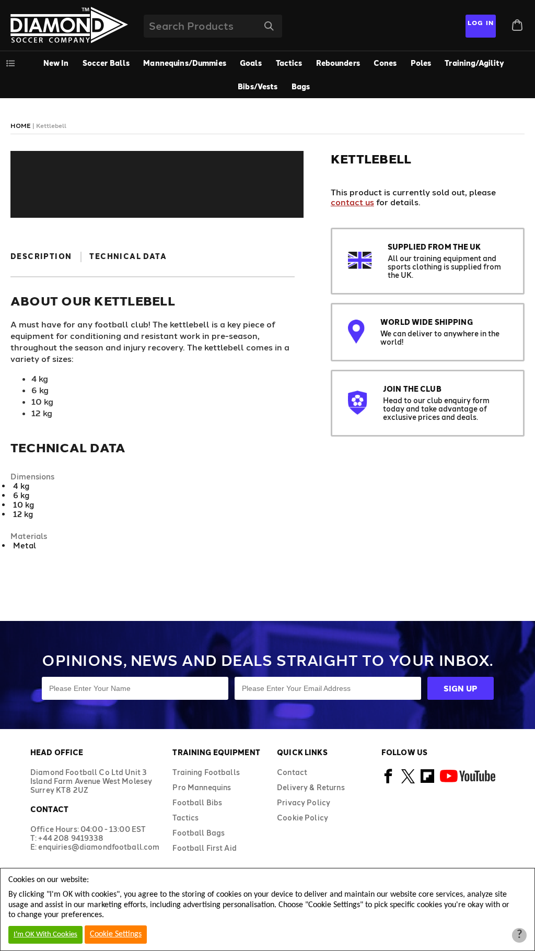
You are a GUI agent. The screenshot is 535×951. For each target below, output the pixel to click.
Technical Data (128, 256)
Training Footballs (206, 772)
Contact (292, 772)
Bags (301, 86)
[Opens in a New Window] (388, 781)
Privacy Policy (303, 802)
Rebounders (338, 62)
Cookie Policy (302, 817)
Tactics (289, 62)
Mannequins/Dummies (184, 62)
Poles (421, 62)
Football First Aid (204, 847)
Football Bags (198, 832)
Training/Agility (474, 62)
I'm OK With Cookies (45, 934)
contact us (352, 202)
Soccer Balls (106, 62)
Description (41, 256)
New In (56, 62)
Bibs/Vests (257, 86)
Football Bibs (197, 802)
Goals (251, 62)
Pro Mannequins (201, 787)
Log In (481, 22)
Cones (385, 62)
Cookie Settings (116, 934)
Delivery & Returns (311, 787)
